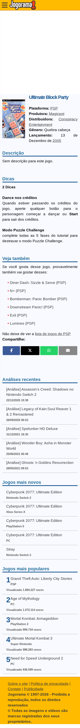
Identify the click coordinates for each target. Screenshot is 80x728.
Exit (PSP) (18, 315)
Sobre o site (18, 684)
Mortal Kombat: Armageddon (34, 618)
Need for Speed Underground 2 (36, 658)
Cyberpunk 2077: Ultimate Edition (34, 492)
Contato (14, 689)
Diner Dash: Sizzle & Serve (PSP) (38, 283)
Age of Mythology (25, 599)
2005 (57, 141)
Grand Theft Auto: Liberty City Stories (41, 579)
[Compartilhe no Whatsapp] (49, 350)
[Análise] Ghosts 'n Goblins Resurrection (40, 463)
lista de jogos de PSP (53, 334)
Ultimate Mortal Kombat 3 (31, 638)
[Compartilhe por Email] (68, 350)
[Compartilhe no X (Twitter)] (30, 350)
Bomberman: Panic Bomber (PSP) (38, 299)
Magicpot (56, 114)
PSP (54, 108)
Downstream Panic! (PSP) (31, 307)
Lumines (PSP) (22, 323)
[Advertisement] (40, 52)
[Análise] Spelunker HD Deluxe (32, 429)
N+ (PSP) (18, 291)
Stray (10, 549)
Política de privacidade (50, 684)
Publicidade (33, 689)
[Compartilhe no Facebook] (11, 350)
